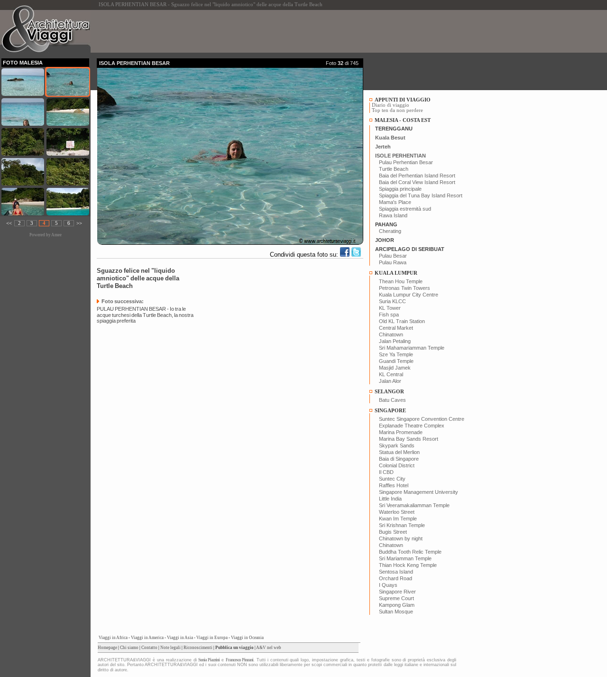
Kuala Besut (390, 137)
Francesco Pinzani (239, 660)
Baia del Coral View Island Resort (417, 182)
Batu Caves (392, 400)
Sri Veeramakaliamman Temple (414, 505)
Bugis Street (393, 532)
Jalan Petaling (395, 341)
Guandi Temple (396, 361)
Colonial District (396, 465)
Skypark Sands (396, 445)
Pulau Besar (393, 256)
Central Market (396, 328)
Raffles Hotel (393, 485)
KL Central (391, 374)
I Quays (388, 585)
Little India (390, 498)
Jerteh (383, 146)
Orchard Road (395, 578)
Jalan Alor (390, 381)
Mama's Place (395, 202)
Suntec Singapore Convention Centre (421, 419)
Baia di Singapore (399, 459)
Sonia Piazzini (209, 660)
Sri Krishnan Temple (402, 525)
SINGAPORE (390, 410)
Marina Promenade (401, 432)
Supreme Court (396, 598)
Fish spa (389, 314)
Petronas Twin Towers (404, 288)
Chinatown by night (401, 538)
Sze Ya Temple (396, 354)
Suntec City (392, 479)
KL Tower (390, 308)
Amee (56, 234)
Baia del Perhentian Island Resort (417, 175)
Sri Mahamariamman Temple (411, 348)
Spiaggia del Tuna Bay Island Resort (420, 195)
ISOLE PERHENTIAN (400, 155)
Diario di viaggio (390, 105)
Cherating (390, 231)
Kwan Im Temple (398, 518)
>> (79, 223)
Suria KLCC (392, 301)
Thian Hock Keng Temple (408, 565)
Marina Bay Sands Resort (408, 439)
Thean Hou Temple (401, 281)
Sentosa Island (396, 572)
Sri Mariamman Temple (405, 558)
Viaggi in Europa (212, 637)
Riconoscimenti (198, 647)
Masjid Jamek (395, 368)
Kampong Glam (396, 605)
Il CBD (386, 472)
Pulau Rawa (392, 262)
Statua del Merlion (399, 452)
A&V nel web (268, 647)
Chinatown (391, 334)
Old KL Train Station (402, 321)
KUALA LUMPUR (396, 273)
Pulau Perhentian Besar (406, 162)
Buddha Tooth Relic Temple (410, 552)
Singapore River (397, 591)
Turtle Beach (393, 169)
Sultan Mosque (396, 611)
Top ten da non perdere (397, 110)
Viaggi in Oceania (247, 637)
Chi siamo (129, 647)
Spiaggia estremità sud (405, 209)
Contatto (149, 647)
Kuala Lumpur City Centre (408, 294)
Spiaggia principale (400, 189)
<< (9, 223)
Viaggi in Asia (180, 637)
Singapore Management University (418, 492)
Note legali (170, 647)
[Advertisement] (269, 31)
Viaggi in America (147, 637)
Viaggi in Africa (113, 637)
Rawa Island (393, 215)
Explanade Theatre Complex (411, 425)
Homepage (107, 647)
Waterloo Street (396, 512)
